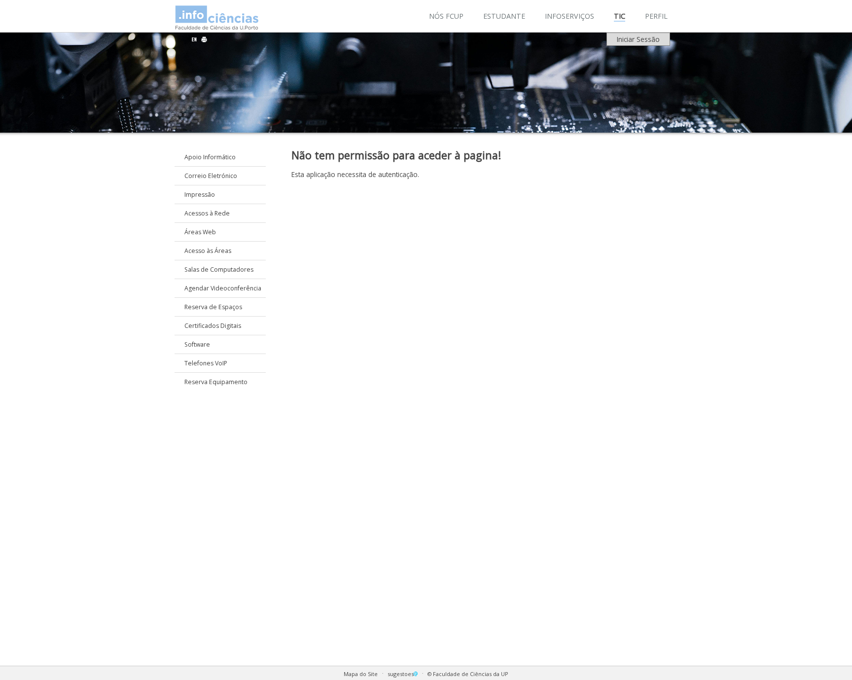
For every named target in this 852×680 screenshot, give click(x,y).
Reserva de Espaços (213, 307)
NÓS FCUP (446, 16)
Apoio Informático (210, 157)
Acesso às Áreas (207, 251)
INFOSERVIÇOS (569, 16)
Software (197, 344)
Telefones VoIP (205, 363)
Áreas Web (200, 232)
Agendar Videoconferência (222, 288)
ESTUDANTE (504, 16)
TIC (619, 16)
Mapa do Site (361, 674)
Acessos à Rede (207, 213)
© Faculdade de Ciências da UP (467, 674)
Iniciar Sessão (638, 39)
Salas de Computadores (218, 269)
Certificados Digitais (212, 326)
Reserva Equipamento (216, 382)
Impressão (199, 194)
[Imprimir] (204, 39)
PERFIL (656, 16)
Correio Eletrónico (210, 176)
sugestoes (401, 674)
